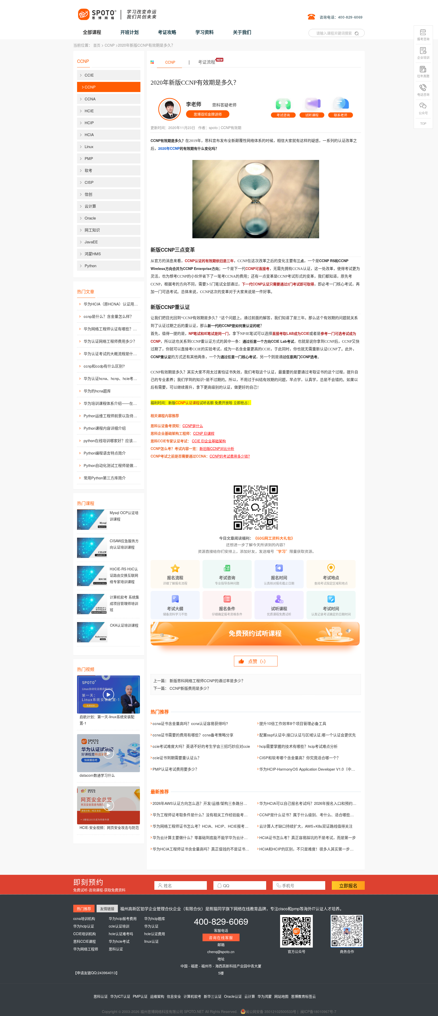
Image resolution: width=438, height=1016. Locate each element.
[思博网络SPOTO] (117, 11)
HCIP (89, 122)
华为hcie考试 (119, 941)
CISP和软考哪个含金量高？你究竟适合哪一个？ (299, 757)
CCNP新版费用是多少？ (190, 688)
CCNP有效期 (231, 127)
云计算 (90, 206)
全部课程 (92, 32)
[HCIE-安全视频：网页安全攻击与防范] (108, 805)
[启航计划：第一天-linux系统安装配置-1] (108, 695)
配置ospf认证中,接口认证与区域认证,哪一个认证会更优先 (307, 734)
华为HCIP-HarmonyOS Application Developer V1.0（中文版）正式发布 (318, 769)
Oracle (90, 218)
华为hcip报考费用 (123, 918)
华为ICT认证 (120, 996)
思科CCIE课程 (84, 941)
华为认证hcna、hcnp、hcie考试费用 (111, 378)
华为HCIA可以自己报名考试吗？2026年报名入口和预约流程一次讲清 (317, 803)
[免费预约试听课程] (256, 638)
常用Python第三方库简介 (105, 477)
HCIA (89, 134)
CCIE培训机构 (84, 933)
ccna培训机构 (84, 918)
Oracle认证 (233, 996)
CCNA (90, 98)
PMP (89, 158)
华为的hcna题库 (97, 390)
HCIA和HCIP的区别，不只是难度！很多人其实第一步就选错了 (312, 848)
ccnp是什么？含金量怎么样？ (109, 316)
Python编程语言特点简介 (105, 453)
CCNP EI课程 (203, 433)
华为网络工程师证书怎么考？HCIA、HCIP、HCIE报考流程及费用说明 (212, 826)
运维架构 (157, 996)
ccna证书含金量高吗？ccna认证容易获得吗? (190, 723)
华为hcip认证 (83, 926)
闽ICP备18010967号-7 (318, 1011)
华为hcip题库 (154, 918)
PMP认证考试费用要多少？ (176, 769)
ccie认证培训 (119, 926)
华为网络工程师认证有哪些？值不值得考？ (111, 328)
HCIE (89, 110)
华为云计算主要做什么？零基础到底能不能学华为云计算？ (202, 837)
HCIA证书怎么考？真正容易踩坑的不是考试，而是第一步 (307, 837)
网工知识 (92, 229)
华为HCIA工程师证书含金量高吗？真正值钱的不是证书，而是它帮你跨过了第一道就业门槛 (229, 848)
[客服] (283, 105)
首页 (96, 45)
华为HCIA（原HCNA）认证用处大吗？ (111, 303)
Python (90, 265)
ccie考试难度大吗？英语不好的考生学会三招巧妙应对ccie (201, 746)
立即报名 (348, 885)
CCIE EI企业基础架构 (209, 440)
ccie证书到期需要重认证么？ (177, 757)
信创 (88, 194)
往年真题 (423, 76)
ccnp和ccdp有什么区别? (104, 366)
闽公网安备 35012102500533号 (271, 1011)
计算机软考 (192, 996)
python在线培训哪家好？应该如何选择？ (111, 440)
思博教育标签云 (303, 996)
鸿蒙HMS (93, 253)
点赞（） (258, 661)
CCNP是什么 (192, 425)
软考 (88, 170)
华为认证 (151, 926)
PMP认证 (140, 996)
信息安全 (174, 996)
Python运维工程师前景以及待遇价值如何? (111, 415)
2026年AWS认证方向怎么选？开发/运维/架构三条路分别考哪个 (206, 803)
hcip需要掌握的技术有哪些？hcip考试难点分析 (298, 746)
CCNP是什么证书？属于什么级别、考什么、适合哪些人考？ (310, 814)
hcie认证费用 (154, 933)
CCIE (89, 75)
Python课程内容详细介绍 (105, 428)
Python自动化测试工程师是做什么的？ (111, 465)
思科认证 (116, 948)
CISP (89, 182)
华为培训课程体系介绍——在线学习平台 (111, 403)
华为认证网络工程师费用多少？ (110, 341)
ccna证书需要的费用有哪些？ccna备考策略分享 (193, 734)
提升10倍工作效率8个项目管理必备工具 (292, 723)
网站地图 (281, 996)
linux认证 (151, 941)
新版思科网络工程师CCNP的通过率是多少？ (207, 680)
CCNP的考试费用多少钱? (230, 456)
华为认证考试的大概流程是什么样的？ (111, 353)
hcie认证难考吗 (121, 933)
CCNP (110, 45)
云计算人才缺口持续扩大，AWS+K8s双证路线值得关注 (306, 826)
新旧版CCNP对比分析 (216, 448)
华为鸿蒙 (265, 996)
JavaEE (91, 241)
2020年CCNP (169, 148)
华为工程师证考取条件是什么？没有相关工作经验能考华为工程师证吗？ (213, 814)
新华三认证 (213, 996)
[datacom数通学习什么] (108, 753)
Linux (89, 146)
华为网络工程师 (85, 948)
